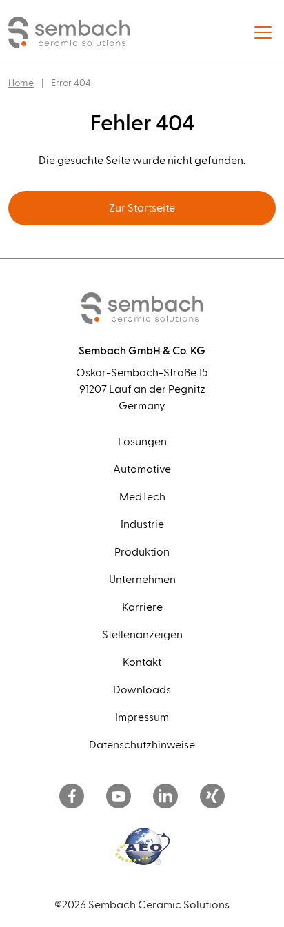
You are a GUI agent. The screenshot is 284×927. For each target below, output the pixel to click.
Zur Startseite (142, 208)
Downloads (142, 689)
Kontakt (142, 662)
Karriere (142, 607)
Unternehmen (142, 579)
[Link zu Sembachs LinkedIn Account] (165, 797)
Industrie (142, 524)
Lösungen (142, 441)
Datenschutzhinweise (142, 745)
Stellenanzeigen (142, 634)
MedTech (142, 496)
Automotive (142, 469)
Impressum (142, 717)
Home (21, 83)
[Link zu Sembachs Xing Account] (212, 797)
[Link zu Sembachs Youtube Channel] (118, 797)
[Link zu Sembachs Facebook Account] (71, 797)
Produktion (142, 552)
